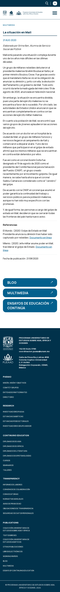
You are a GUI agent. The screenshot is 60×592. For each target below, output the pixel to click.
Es (55, 3)
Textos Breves (9, 535)
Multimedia (17, 293)
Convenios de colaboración (16, 489)
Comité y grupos (10, 387)
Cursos (6, 460)
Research (8, 405)
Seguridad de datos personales (18, 513)
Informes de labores (12, 484)
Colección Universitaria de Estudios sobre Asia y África (16, 529)
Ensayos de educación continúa (28, 305)
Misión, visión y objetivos (14, 383)
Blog (11, 282)
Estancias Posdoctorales (16, 421)
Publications (10, 522)
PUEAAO (7, 376)
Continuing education (16, 435)
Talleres (7, 470)
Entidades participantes (15, 392)
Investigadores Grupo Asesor (17, 426)
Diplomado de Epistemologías (17, 456)
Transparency (11, 478)
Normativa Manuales (13, 499)
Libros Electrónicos (12, 551)
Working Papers (10, 556)
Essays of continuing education (18, 570)
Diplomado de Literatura (15, 451)
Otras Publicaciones (13, 546)
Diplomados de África (13, 446)
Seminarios (8, 465)
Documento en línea (41, 237)
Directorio (8, 397)
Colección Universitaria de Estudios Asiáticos (16, 540)
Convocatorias (10, 494)
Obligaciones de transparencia (18, 508)
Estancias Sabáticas (13, 416)
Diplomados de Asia (12, 441)
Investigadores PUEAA (13, 411)
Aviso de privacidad (12, 503)
